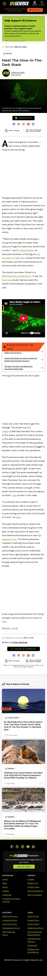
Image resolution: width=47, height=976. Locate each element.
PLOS (4, 621)
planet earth (13, 718)
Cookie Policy (33, 920)
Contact (30, 879)
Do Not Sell (32, 945)
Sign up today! (24, 866)
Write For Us (32, 883)
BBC (9, 628)
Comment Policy (9, 924)
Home (5, 879)
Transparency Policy (10, 928)
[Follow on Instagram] (22, 847)
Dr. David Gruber (25, 250)
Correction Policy (9, 920)
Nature (9, 53)
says (14, 495)
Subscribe (6, 895)
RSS (41, 960)
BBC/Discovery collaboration (16, 276)
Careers (5, 891)
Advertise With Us (35, 891)
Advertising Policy (35, 928)
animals (11, 768)
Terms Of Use (33, 916)
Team (4, 883)
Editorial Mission (9, 916)
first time (7, 280)
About (5, 887)
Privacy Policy (33, 924)
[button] (42, 2)
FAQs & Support (34, 895)
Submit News (33, 887)
